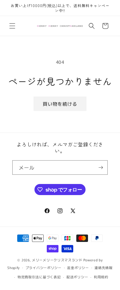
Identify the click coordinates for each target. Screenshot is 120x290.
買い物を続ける (60, 103)
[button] (12, 26)
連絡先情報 (103, 267)
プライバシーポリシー (44, 267)
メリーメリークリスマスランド (57, 259)
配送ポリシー (77, 276)
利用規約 (101, 276)
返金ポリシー (78, 267)
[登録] (100, 167)
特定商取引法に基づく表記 (39, 276)
